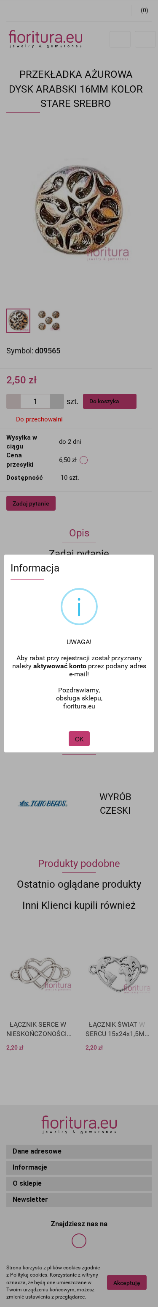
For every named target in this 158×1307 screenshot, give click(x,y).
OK (79, 739)
